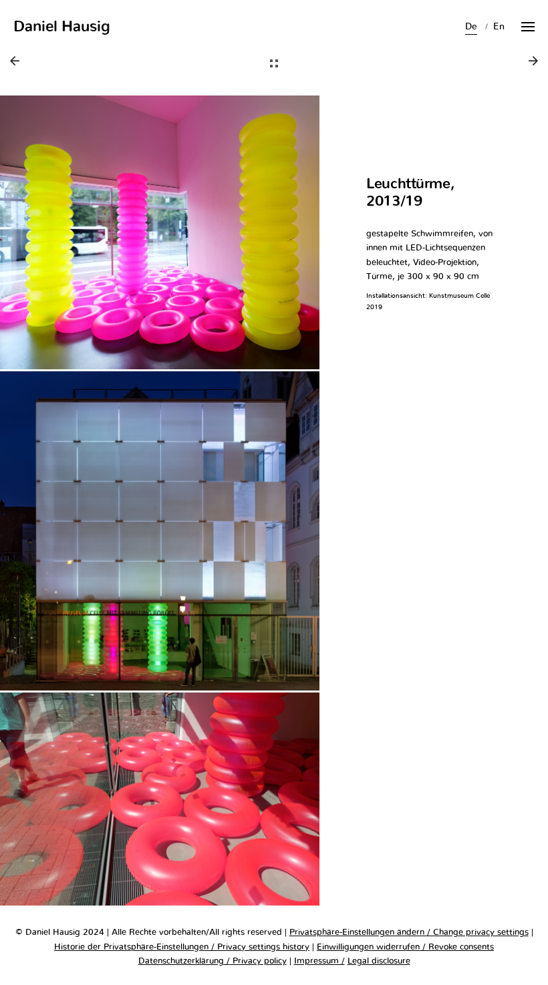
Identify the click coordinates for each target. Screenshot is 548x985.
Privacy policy (258, 961)
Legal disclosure (379, 961)
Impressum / (319, 961)
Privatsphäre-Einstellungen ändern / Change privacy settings (409, 932)
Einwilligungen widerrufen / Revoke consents (405, 947)
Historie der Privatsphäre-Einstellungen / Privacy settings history (181, 947)
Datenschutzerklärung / (184, 961)
